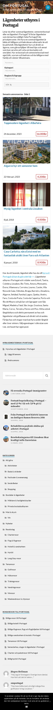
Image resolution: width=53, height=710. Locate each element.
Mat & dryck (11, 512)
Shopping (12, 489)
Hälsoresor (12, 575)
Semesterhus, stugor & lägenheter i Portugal (26, 647)
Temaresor (10, 564)
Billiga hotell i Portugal (17, 623)
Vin (9, 517)
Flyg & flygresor (14, 540)
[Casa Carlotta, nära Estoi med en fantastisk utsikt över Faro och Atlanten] (26, 246)
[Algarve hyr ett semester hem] (26, 160)
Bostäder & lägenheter (15, 495)
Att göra (9, 460)
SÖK (8, 85)
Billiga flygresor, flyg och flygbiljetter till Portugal (29, 629)
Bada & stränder (14, 471)
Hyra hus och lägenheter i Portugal (20, 349)
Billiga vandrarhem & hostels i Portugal (24, 635)
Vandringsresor (14, 587)
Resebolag (10, 529)
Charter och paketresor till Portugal (23, 653)
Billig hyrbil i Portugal (17, 659)
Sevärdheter (13, 483)
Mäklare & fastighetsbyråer (19, 500)
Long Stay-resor (14, 558)
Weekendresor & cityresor (19, 599)
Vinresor (11, 593)
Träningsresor (13, 581)
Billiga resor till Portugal (16, 618)
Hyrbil (10, 552)
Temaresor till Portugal (17, 641)
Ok (27, 707)
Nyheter (9, 523)
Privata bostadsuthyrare (18, 506)
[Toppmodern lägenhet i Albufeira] (26, 117)
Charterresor (13, 535)
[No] (50, 701)
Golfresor (12, 569)
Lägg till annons (14, 354)
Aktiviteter (12, 465)
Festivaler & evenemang (18, 477)
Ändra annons (13, 360)
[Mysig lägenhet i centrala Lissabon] (26, 203)
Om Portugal (16, 5)
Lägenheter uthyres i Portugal (21, 23)
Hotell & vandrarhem (16, 546)
